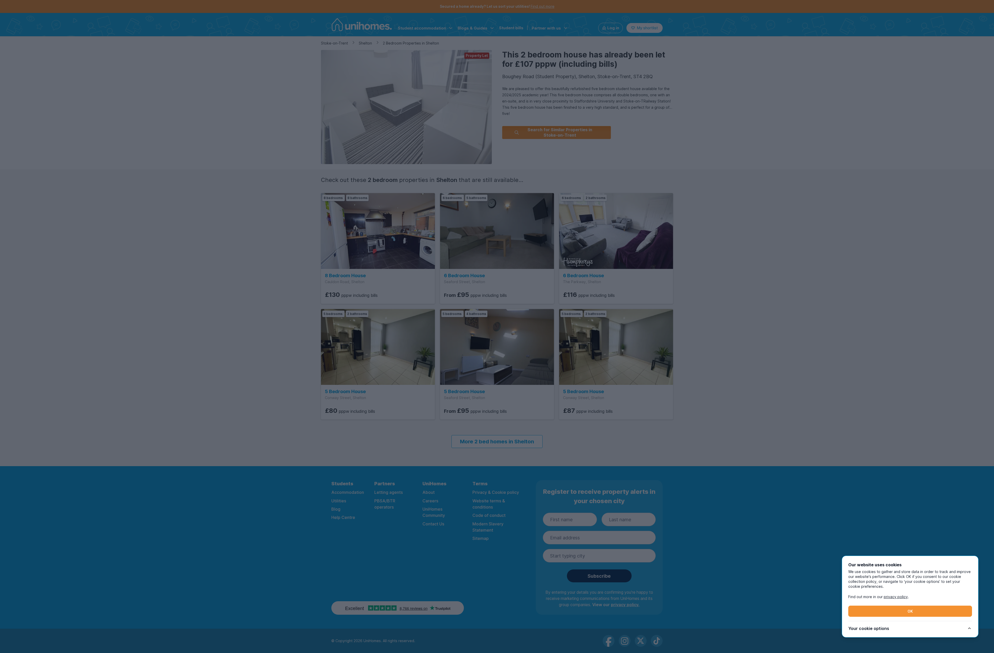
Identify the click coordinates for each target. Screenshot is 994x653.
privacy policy (896, 597)
